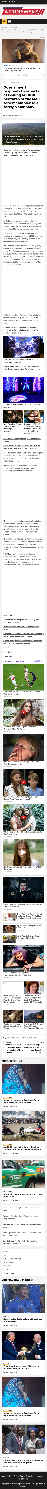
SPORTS (6, 1270)
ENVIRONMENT (21, 1038)
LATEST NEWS (14, 83)
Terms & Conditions (28, 1476)
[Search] (43, 21)
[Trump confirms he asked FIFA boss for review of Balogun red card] (23, 1345)
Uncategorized (8, 1273)
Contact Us (23, 1479)
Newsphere (36, 1484)
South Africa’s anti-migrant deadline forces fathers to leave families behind (22, 1148)
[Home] (4, 21)
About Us (41, 1476)
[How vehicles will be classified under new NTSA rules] (23, 1173)
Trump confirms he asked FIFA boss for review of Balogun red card (21, 1367)
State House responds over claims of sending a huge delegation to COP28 (34, 1047)
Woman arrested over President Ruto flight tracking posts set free (21, 1101)
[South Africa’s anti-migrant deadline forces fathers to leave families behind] (23, 1126)
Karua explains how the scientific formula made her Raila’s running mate (23, 1461)
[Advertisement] (23, 181)
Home (3, 1476)
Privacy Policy (13, 1476)
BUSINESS (11, 1038)
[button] (23, 346)
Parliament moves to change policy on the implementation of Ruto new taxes (13, 1047)
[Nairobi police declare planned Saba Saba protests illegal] (23, 1298)
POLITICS (6, 1266)
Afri (21, 115)
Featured (6, 83)
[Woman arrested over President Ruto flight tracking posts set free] (23, 1079)
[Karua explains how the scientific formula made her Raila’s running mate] (23, 1439)
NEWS (36, 1038)
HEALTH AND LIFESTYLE (12, 1259)
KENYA (30, 1038)
